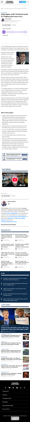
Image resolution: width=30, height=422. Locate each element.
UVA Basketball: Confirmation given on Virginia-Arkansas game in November (10, 336)
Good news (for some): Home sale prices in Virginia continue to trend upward (22, 236)
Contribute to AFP (6, 398)
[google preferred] (7, 25)
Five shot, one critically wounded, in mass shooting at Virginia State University (22, 254)
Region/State (4, 12)
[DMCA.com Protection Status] (15, 418)
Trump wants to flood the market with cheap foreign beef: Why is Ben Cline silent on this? (15, 328)
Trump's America (5, 349)
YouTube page (13, 216)
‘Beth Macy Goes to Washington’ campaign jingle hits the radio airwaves (11, 374)
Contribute (22, 2)
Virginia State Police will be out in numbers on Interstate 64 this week (8, 254)
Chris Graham (5, 248)
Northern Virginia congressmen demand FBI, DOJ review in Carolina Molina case (11, 351)
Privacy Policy (5, 409)
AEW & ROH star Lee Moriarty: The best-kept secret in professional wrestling (11, 343)
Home (2, 8)
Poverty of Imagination (12, 213)
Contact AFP (5, 391)
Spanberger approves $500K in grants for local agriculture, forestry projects (22, 245)
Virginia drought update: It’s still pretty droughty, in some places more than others (11, 359)
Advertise (4, 394)
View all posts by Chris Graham (8, 224)
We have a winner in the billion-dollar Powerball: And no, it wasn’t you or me (22, 262)
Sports (3, 341)
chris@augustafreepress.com (9, 221)
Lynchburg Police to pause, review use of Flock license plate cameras (7, 245)
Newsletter (5, 402)
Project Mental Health (7, 405)
